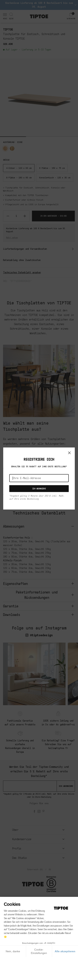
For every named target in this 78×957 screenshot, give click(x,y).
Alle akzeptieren (65, 951)
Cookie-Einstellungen (39, 951)
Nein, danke (13, 951)
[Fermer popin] (69, 453)
